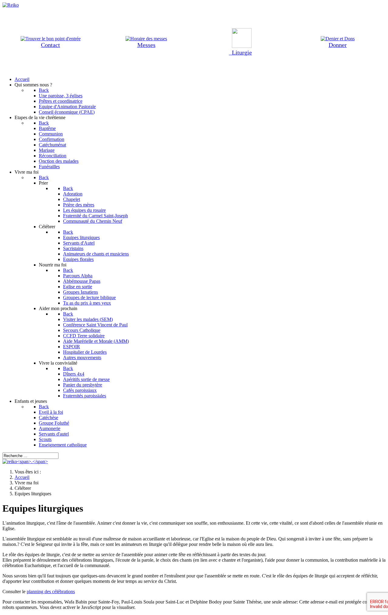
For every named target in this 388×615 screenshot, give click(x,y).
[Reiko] (25, 461)
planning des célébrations (51, 591)
